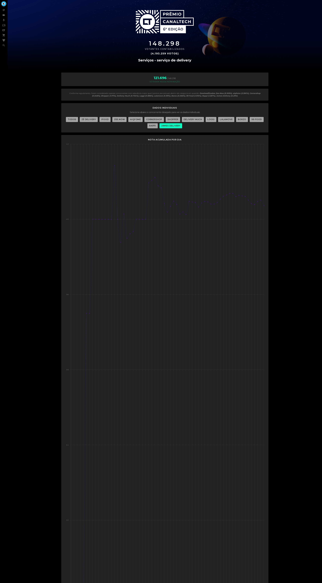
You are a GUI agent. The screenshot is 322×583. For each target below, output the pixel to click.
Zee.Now (119, 119)
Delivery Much (193, 119)
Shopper (172, 119)
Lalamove (226, 119)
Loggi (211, 119)
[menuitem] (3, 10)
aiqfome (135, 119)
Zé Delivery (89, 119)
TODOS (72, 119)
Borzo (242, 119)
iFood (105, 119)
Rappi (152, 126)
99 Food (256, 119)
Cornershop (154, 119)
